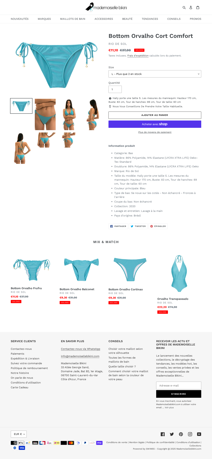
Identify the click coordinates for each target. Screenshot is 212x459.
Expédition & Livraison (25, 358)
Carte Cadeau (19, 387)
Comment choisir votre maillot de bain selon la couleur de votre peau (128, 375)
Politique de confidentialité (160, 442)
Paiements (17, 353)
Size (111, 67)
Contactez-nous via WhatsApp (80, 348)
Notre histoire (20, 373)
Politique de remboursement (29, 368)
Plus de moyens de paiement (154, 132)
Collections (195, 445)
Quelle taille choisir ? (122, 366)
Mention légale (137, 442)
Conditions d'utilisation (26, 382)
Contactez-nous (21, 348)
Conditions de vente (117, 442)
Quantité (114, 82)
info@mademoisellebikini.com (80, 356)
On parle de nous (22, 377)
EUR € (18, 434)
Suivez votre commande (26, 363)
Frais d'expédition (138, 55)
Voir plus (169, 407)
